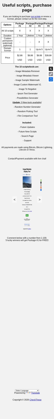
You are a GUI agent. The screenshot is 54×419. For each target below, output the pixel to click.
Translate (35, 393)
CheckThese (35, 400)
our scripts (35, 16)
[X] (50, 68)
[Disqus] (27, 279)
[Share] (50, 79)
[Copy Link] (50, 74)
